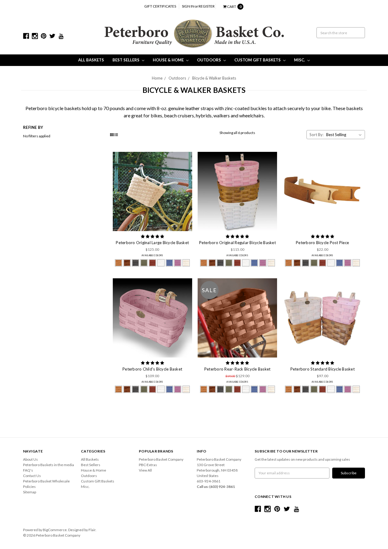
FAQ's (28, 470)
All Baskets (91, 59)
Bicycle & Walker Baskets (214, 78)
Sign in (188, 6)
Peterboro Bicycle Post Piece (322, 242)
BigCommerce (55, 530)
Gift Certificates (160, 6)
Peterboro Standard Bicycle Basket (322, 369)
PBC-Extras (148, 464)
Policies (29, 486)
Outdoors (209, 59)
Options (152, 191)
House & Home (169, 59)
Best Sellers (126, 59)
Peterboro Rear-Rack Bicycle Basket (237, 369)
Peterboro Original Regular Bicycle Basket (237, 242)
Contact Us (32, 475)
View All (145, 470)
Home (157, 78)
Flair (92, 530)
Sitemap (29, 492)
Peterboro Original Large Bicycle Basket (152, 242)
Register (207, 6)
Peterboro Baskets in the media (48, 464)
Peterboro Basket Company (161, 459)
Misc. (300, 59)
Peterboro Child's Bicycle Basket (152, 369)
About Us (30, 459)
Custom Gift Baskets (258, 59)
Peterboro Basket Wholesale (46, 481)
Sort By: (316, 134)
